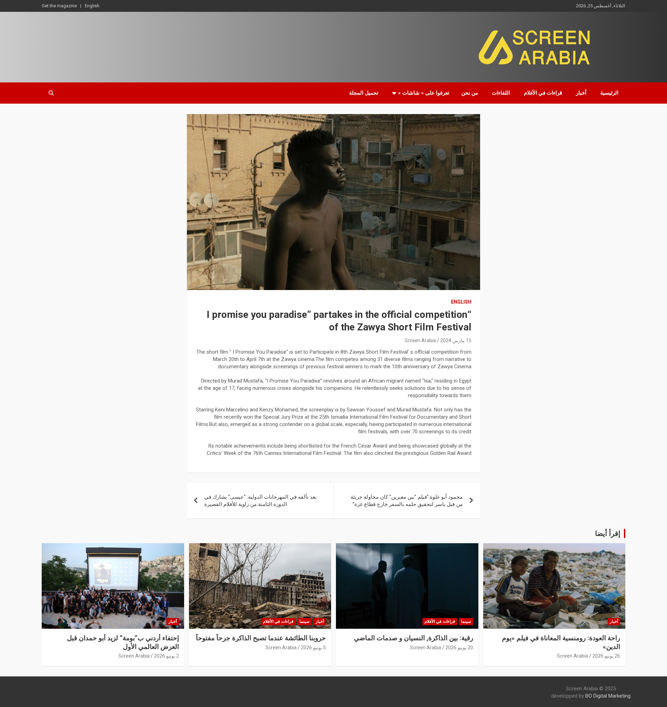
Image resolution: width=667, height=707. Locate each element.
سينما (466, 621)
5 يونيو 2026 (313, 647)
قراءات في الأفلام (543, 93)
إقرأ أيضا (607, 533)
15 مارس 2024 (455, 340)
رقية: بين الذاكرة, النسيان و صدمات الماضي (413, 638)
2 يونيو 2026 (166, 656)
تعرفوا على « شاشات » (423, 93)
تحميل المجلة (363, 93)
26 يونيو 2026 (606, 656)
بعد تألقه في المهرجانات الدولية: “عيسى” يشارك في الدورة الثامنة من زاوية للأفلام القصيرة (260, 500)
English (92, 5)
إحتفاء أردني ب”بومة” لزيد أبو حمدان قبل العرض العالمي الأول (123, 642)
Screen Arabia (420, 340)
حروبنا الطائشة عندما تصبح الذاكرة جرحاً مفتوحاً (261, 638)
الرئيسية (609, 93)
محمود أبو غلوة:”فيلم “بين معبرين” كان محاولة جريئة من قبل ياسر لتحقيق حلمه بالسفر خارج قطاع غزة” (407, 500)
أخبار (581, 93)
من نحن (469, 93)
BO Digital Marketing (608, 696)
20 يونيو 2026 (459, 647)
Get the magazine (59, 5)
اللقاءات (501, 93)
